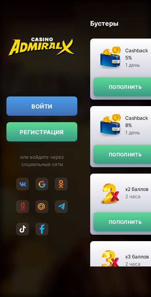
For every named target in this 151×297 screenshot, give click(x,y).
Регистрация (42, 132)
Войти (41, 106)
